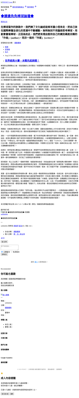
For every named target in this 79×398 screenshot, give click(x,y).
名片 (6, 52)
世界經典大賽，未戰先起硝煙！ (22, 60)
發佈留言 (4, 254)
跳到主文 (4, 22)
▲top (3, 238)
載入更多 (4, 242)
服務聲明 (59, 369)
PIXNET (24, 369)
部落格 (7, 49)
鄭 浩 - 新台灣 (19, 234)
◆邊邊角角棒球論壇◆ (17, 16)
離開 (11, 394)
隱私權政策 (51, 369)
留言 (20, 226)
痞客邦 (16, 226)
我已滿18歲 (5, 394)
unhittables (4, 214)
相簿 (6, 47)
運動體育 (17, 43)
